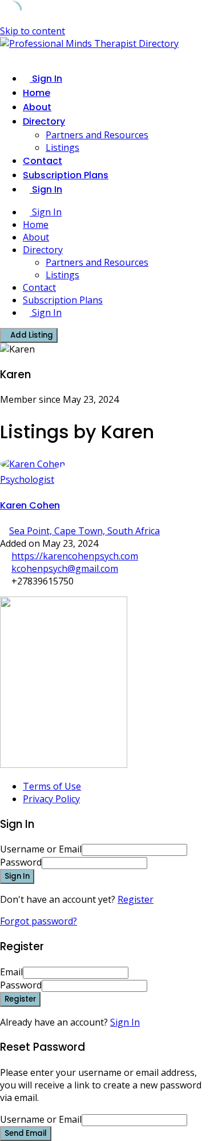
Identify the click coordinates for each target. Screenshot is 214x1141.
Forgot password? (38, 921)
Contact (42, 160)
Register (136, 899)
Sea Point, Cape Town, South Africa (84, 531)
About (37, 107)
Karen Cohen (30, 505)
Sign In (125, 1022)
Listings (62, 147)
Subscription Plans (65, 175)
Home (36, 92)
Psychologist (27, 479)
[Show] (150, 862)
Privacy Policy (51, 798)
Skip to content (32, 31)
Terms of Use (52, 786)
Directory (44, 121)
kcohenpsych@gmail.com (64, 568)
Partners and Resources (97, 135)
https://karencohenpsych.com (74, 556)
